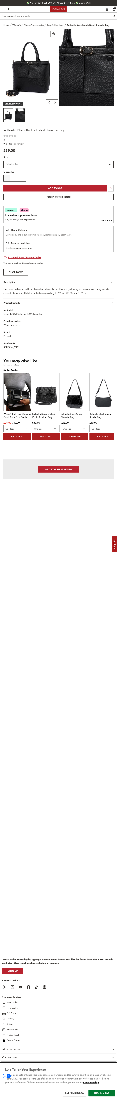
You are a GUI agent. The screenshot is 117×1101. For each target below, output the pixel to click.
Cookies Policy (91, 1082)
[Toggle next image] (55, 102)
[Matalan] (58, 9)
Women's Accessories (34, 25)
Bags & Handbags (55, 25)
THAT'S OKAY (101, 1092)
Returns (10, 1024)
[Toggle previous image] (49, 102)
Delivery (10, 1018)
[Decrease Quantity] (7, 178)
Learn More (66, 234)
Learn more (106, 220)
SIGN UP (13, 970)
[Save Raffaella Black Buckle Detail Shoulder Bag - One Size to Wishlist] (110, 188)
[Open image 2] (20, 115)
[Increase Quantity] (23, 178)
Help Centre (12, 1007)
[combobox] (58, 164)
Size (5, 157)
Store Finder (12, 1002)
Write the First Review (13, 144)
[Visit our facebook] (28, 987)
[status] (15, 178)
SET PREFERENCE (74, 1092)
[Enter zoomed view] (54, 34)
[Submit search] (9, 9)
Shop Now (16, 272)
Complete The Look (59, 197)
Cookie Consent (14, 1040)
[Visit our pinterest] (44, 987)
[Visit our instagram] (12, 987)
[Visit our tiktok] (36, 987)
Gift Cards (11, 1013)
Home (6, 25)
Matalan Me (12, 1029)
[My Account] (107, 9)
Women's (16, 25)
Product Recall (13, 1035)
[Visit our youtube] (20, 987)
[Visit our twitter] (4, 987)
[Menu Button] (3, 9)
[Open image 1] (8, 115)
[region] (58, 1081)
